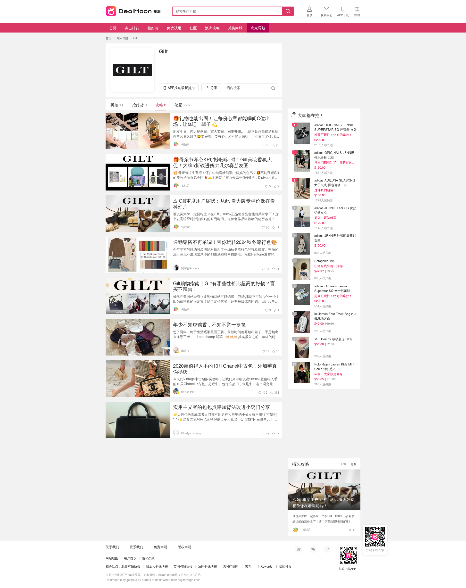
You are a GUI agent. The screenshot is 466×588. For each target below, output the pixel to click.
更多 (353, 464)
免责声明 (160, 546)
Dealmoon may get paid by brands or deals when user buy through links (153, 580)
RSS (327, 549)
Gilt (135, 38)
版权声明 (184, 546)
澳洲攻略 (212, 27)
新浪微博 (298, 549)
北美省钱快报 (130, 566)
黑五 (248, 566)
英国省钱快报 (183, 566)
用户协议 (130, 558)
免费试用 (174, 27)
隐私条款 (148, 558)
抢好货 (153, 27)
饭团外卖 (285, 566)
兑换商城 (235, 27)
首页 (112, 27)
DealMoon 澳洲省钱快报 (133, 10)
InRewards (265, 566)
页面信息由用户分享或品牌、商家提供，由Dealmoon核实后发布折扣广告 (153, 574)
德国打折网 (230, 566)
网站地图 (112, 558)
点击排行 (132, 27)
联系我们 (136, 546)
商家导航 (258, 27)
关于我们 (112, 546)
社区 (193, 27)
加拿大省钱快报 (157, 566)
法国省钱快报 (207, 566)
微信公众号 (313, 549)
